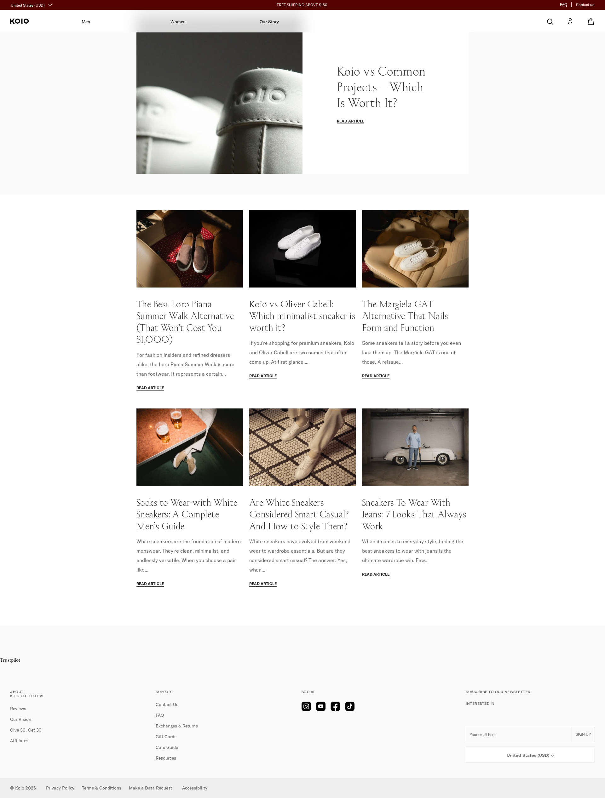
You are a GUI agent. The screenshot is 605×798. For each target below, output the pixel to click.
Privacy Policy (60, 788)
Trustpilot (10, 660)
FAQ (563, 4)
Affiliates (19, 741)
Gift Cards (166, 736)
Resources (166, 758)
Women (178, 22)
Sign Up (583, 734)
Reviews (18, 708)
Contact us (585, 4)
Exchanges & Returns (177, 726)
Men (86, 22)
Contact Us (167, 704)
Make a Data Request (150, 788)
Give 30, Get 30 (26, 730)
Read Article (350, 121)
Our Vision (20, 719)
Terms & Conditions (101, 788)
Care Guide (167, 747)
